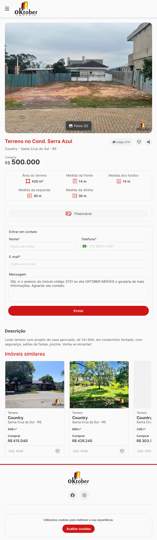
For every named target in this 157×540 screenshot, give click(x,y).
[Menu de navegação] (7, 8)
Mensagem (17, 274)
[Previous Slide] (8, 78)
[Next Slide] (148, 78)
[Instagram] (84, 495)
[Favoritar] (139, 142)
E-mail (14, 257)
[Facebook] (72, 495)
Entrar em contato (23, 232)
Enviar (78, 311)
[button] (78, 78)
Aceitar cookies (78, 529)
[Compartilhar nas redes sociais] (148, 142)
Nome (14, 239)
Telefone (88, 239)
